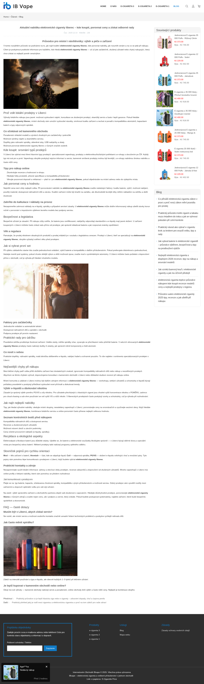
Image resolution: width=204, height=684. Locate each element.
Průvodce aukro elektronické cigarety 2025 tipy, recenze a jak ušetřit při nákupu (176, 297)
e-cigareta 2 (145, 6)
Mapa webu (125, 635)
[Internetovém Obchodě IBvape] (18, 8)
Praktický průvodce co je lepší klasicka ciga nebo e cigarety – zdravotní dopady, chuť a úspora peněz (60, 598)
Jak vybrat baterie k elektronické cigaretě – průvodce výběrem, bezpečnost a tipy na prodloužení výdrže (178, 244)
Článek (14, 17)
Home (103, 6)
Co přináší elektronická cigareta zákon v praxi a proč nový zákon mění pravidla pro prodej (177, 202)
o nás (113, 6)
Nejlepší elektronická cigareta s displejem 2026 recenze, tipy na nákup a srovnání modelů (178, 259)
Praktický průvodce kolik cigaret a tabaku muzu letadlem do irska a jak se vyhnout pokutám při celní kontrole (178, 216)
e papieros (96, 679)
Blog (176, 6)
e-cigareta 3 (127, 6)
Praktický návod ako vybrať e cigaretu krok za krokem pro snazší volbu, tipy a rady (177, 230)
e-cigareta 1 (162, 6)
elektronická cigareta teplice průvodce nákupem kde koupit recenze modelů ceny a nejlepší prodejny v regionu (176, 283)
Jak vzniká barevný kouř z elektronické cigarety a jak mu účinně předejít (177, 271)
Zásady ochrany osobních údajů (176, 630)
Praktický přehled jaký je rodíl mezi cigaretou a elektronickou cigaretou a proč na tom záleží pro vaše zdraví (59, 602)
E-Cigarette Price (109, 679)
